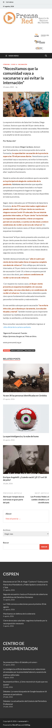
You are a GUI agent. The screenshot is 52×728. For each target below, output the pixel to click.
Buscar (6, 542)
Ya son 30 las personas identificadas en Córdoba (25, 395)
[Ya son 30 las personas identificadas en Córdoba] (26, 379)
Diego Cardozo (17, 350)
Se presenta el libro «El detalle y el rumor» (20, 662)
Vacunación (22, 64)
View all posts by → (13, 518)
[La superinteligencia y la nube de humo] (26, 419)
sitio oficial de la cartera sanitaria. (17, 327)
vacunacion (30, 350)
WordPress (16, 725)
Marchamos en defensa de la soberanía (19, 613)
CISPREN (11, 574)
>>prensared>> (22, 721)
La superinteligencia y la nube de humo (21, 436)
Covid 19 (14, 64)
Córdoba (6, 64)
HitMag (27, 725)
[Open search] (46, 56)
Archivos (6, 530)
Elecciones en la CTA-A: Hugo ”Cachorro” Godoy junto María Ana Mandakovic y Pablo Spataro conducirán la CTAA (25, 584)
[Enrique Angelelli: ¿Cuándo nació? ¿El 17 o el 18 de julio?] (26, 460)
